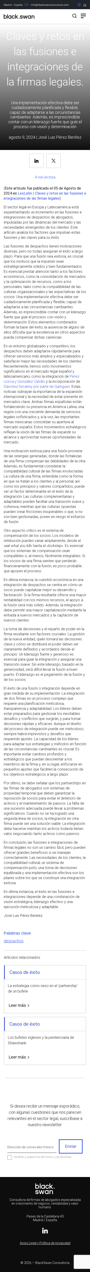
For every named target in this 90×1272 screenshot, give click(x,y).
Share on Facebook (36, 161)
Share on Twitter (53, 161)
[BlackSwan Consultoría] (19, 17)
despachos (14, 940)
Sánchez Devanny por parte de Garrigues (37, 386)
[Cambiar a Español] (84, 4)
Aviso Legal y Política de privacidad (45, 1243)
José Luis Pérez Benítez (59, 137)
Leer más (17, 1005)
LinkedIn (45, 1230)
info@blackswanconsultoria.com (50, 4)
